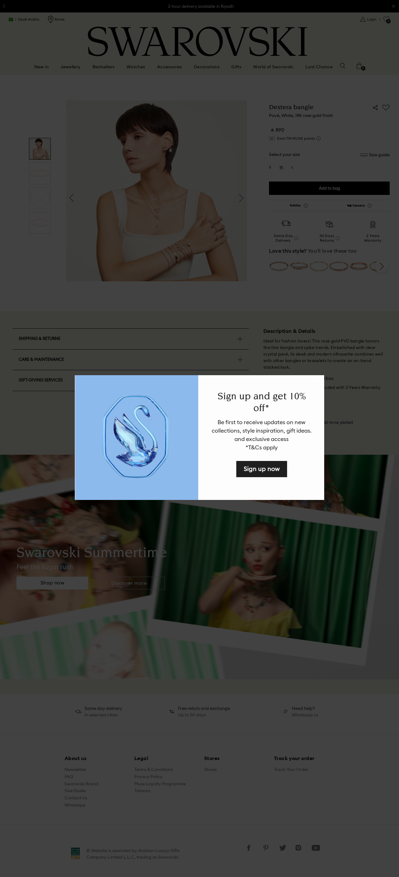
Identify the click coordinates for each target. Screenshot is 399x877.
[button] (318, 381)
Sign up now (262, 468)
